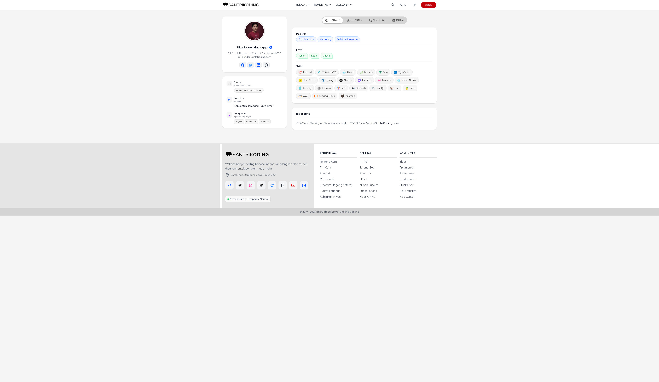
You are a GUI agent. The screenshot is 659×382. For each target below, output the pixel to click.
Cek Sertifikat (408, 191)
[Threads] (240, 185)
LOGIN (428, 5)
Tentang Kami (328, 161)
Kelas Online (367, 196)
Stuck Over (406, 185)
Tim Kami (325, 167)
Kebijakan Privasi (330, 196)
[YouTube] (293, 185)
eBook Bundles (369, 185)
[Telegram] (272, 185)
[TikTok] (261, 185)
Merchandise (328, 179)
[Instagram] (250, 185)
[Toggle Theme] (415, 5)
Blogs (403, 161)
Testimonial (407, 167)
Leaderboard (408, 179)
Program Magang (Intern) (336, 185)
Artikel (363, 161)
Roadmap (366, 173)
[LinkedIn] (304, 185)
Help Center (407, 196)
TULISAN (355, 20)
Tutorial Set (367, 167)
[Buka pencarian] (393, 5)
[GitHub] (282, 185)
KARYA (400, 20)
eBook (364, 179)
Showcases (407, 173)
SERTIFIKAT (379, 20)
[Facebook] (229, 185)
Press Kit (325, 173)
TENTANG (334, 20)
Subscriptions (368, 191)
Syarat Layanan (330, 191)
